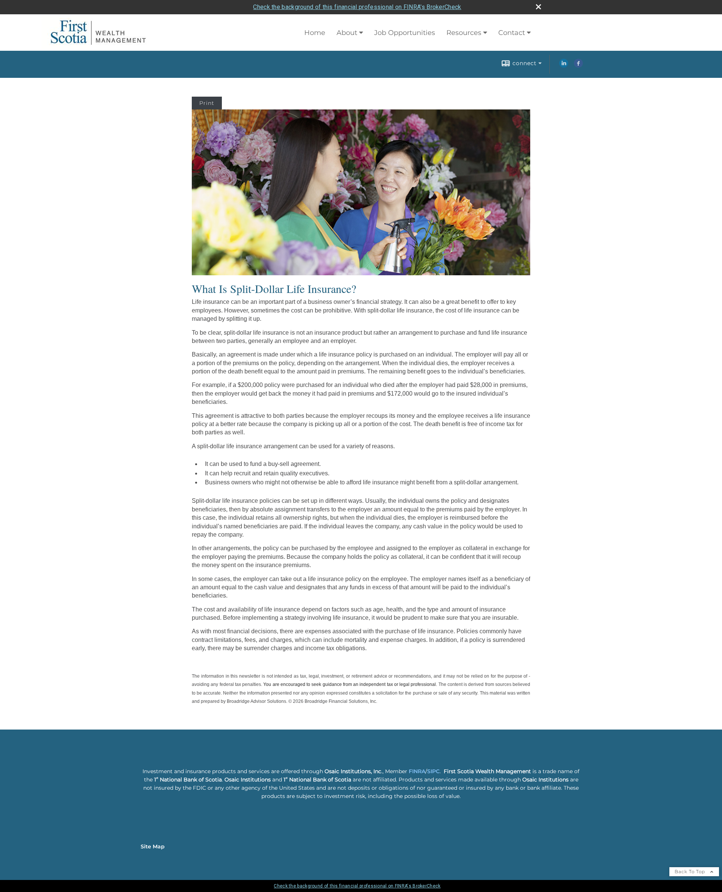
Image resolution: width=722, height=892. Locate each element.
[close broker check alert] (538, 7)
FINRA (417, 771)
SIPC (433, 771)
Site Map (153, 846)
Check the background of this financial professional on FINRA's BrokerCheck (357, 7)
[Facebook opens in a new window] (578, 65)
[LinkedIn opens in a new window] (563, 65)
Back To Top (691, 871)
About (347, 33)
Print (206, 103)
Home (314, 33)
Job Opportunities (404, 33)
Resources (463, 33)
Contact (511, 33)
